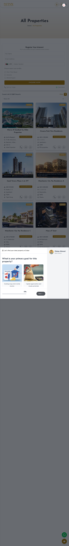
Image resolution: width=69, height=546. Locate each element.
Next (40, 294)
